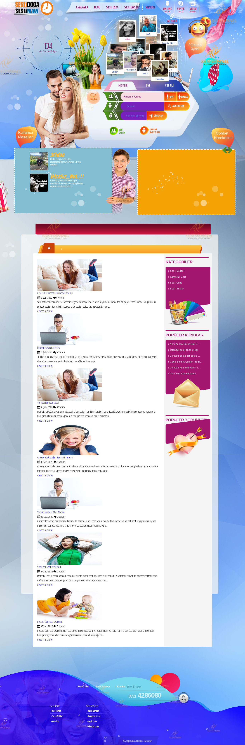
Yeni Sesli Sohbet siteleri (49, 567)
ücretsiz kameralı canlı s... (185, 367)
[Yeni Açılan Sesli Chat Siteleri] (69, 509)
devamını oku (44, 311)
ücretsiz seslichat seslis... (185, 355)
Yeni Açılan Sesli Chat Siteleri (51, 512)
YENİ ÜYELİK (122, 131)
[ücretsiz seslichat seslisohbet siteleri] (69, 290)
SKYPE (181, 9)
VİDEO (193, 9)
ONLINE (167, 9)
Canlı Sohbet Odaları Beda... (186, 361)
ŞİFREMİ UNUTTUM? (154, 131)
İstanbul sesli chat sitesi (48, 348)
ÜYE (148, 85)
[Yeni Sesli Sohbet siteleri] (69, 564)
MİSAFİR (123, 85)
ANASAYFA (82, 7)
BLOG (97, 7)
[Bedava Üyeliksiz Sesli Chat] (69, 619)
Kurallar (150, 7)
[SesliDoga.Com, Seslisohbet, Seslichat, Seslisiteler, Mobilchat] (33, 14)
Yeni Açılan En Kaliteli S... (185, 344)
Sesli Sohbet (132, 7)
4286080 (144, 695)
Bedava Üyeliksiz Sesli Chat (50, 622)
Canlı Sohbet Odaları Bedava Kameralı (55, 457)
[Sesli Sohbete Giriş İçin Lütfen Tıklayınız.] (93, 97)
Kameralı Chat (178, 276)
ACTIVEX (172, 21)
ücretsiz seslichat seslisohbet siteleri (55, 293)
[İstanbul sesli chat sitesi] (69, 345)
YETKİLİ (169, 85)
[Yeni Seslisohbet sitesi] (69, 400)
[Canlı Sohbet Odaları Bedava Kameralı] (69, 454)
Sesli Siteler (177, 288)
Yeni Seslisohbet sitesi (48, 403)
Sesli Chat (112, 7)
